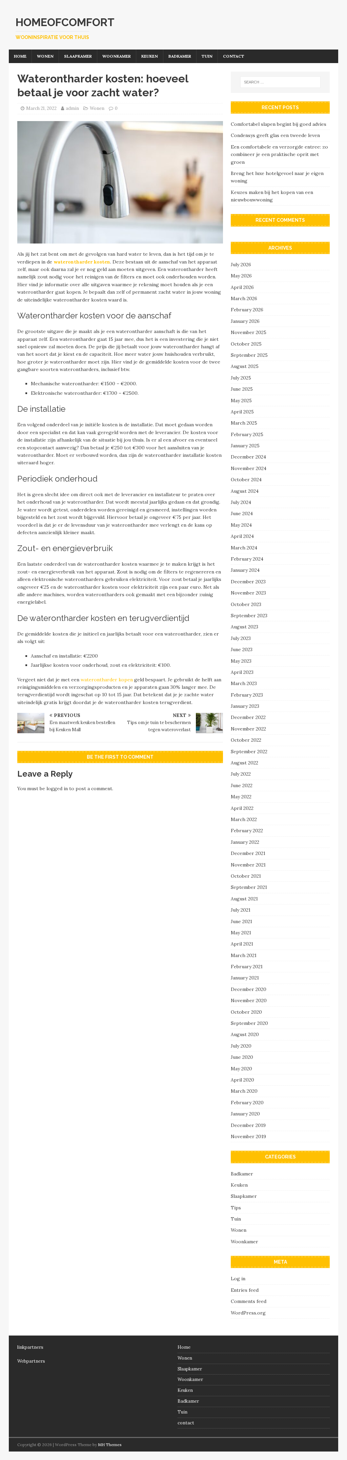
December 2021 (248, 853)
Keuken (149, 56)
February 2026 (247, 310)
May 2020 (241, 1069)
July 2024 (241, 502)
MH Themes (110, 1444)
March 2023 (244, 683)
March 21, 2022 (41, 108)
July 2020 (241, 1046)
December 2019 (248, 1125)
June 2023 (241, 649)
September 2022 (249, 751)
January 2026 (245, 321)
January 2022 (245, 842)
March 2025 (244, 423)
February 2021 (247, 966)
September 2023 (249, 615)
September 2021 (249, 887)
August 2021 (244, 899)
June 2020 (242, 1057)
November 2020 (249, 1000)
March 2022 (244, 819)
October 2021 (246, 876)
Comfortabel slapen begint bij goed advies (278, 124)
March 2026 (244, 298)
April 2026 (242, 287)
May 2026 (241, 276)
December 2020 (248, 989)
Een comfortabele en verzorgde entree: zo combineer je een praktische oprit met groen (279, 154)
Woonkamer (116, 56)
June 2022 (241, 785)
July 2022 (241, 774)
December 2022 (248, 717)
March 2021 (244, 955)
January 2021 (245, 978)
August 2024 (245, 491)
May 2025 (241, 400)
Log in (238, 1279)
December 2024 (248, 457)
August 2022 (244, 763)
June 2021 (241, 921)
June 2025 (242, 389)
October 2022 (246, 740)
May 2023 (241, 661)
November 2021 (248, 865)
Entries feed (245, 1290)
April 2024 (242, 536)
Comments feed (248, 1301)
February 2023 (247, 695)
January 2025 (245, 446)
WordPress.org (248, 1313)
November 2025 (248, 332)
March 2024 (244, 548)
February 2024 (247, 559)
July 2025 (241, 378)
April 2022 (242, 808)
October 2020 (246, 1012)
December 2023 (248, 582)
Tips (236, 1208)
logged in (57, 788)
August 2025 (245, 366)
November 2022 (248, 729)
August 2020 (245, 1034)
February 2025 (247, 434)
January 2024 (245, 570)
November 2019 (248, 1136)
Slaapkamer (78, 56)
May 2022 (241, 797)
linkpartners (30, 1347)
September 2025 (249, 355)
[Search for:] (280, 82)
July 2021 (240, 910)
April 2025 (242, 412)
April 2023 (242, 672)
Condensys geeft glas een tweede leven (275, 135)
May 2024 (241, 525)
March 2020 (244, 1091)
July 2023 (241, 638)
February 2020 (247, 1102)
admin (72, 108)
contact (233, 56)
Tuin (207, 56)
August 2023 (244, 627)
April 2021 (242, 944)
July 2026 (241, 264)
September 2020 (249, 1023)
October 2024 (246, 479)
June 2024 (242, 513)
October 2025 (246, 344)
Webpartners (31, 1361)
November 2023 (248, 593)
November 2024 (248, 468)
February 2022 (247, 831)
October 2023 (246, 604)
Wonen (45, 56)
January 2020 (245, 1114)
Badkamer (179, 56)
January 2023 (245, 706)
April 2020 (242, 1080)
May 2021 (241, 933)
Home (20, 56)
